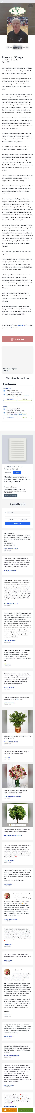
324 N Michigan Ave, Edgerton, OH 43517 (18, 396)
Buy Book (16, 472)
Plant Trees (24, 399)
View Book (8, 472)
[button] (17, 721)
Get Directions (10, 399)
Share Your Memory (10, 495)
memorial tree (22, 325)
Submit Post (17, 523)
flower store (14, 328)
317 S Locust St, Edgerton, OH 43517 (16, 414)
